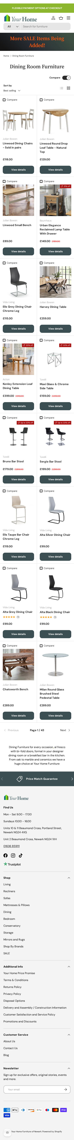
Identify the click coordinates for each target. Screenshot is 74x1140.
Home (6, 55)
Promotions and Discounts (19, 1021)
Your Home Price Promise (19, 973)
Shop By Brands (13, 946)
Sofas (6, 898)
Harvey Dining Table (53, 307)
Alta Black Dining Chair (55, 612)
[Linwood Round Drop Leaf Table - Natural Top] (55, 119)
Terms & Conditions (15, 980)
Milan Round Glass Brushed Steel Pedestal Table (52, 694)
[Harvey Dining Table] (55, 282)
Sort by (7, 85)
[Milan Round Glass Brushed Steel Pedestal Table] (55, 664)
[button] (61, 18)
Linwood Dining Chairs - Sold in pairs (18, 145)
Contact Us (10, 1048)
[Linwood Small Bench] (18, 200)
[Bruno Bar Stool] (18, 436)
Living (7, 884)
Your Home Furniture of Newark (26, 1131)
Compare (54, 77)
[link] (14, 730)
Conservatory (11, 926)
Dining (7, 912)
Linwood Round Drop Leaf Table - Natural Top (54, 148)
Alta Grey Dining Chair (18, 612)
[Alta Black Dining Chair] (55, 587)
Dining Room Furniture (23, 55)
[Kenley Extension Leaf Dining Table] (18, 359)
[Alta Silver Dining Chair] (55, 510)
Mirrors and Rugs (14, 939)
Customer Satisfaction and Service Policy (29, 1014)
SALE (6, 953)
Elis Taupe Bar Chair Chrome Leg (16, 537)
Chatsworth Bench (15, 689)
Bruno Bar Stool (13, 461)
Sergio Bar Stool (50, 461)
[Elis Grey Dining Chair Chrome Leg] (18, 282)
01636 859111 (11, 846)
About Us (9, 1041)
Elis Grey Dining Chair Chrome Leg (17, 309)
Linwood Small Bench (17, 225)
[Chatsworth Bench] (18, 664)
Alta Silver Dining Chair (55, 535)
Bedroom (9, 919)
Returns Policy (12, 987)
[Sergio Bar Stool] (55, 436)
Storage (8, 932)
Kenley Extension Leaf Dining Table (18, 386)
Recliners (9, 891)
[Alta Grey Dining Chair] (18, 587)
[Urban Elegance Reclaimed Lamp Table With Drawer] (55, 200)
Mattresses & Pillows (16, 905)
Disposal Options (14, 1001)
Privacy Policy (12, 994)
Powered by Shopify (52, 1131)
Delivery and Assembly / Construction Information (34, 1007)
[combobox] (37, 26)
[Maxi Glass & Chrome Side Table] (55, 359)
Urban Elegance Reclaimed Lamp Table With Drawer (55, 229)
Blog (6, 1055)
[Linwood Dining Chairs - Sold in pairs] (18, 118)
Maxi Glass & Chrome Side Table (54, 386)
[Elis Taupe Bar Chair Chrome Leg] (18, 510)
